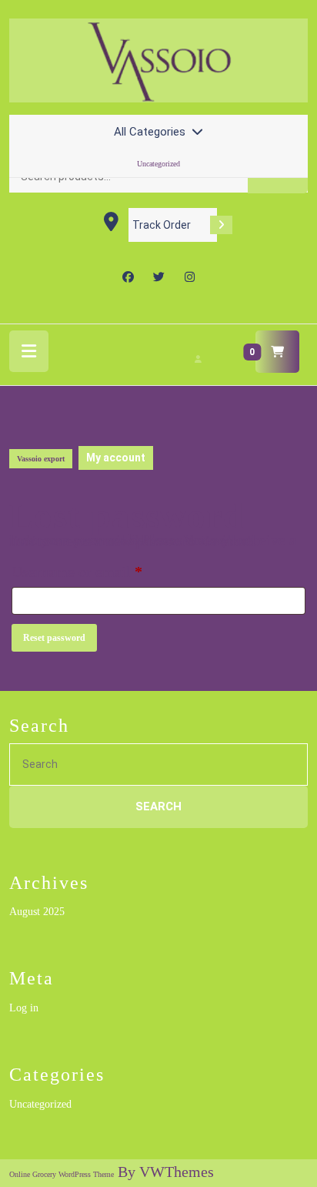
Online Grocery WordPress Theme (61, 1174)
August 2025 (37, 911)
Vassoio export (41, 458)
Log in (23, 1008)
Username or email (105, 571)
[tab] (28, 351)
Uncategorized (158, 163)
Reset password (54, 637)
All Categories (149, 132)
